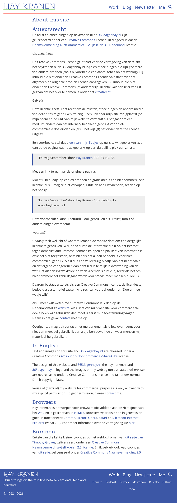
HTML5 (79, 413)
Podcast (111, 482)
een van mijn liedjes (84, 142)
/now (132, 489)
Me (162, 7)
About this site (50, 20)
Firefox (82, 418)
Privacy (124, 482)
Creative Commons (81, 40)
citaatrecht (102, 92)
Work (114, 7)
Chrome (69, 418)
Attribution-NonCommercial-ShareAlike (89, 356)
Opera (92, 418)
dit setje (131, 437)
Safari (103, 418)
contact (65, 318)
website (63, 308)
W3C (41, 413)
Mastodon (139, 482)
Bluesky (154, 482)
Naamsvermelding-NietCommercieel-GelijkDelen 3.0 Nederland (78, 45)
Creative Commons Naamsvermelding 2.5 (110, 452)
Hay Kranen (84, 158)
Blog (127, 7)
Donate (97, 482)
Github (166, 482)
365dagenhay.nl (109, 35)
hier (131, 423)
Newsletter (145, 7)
